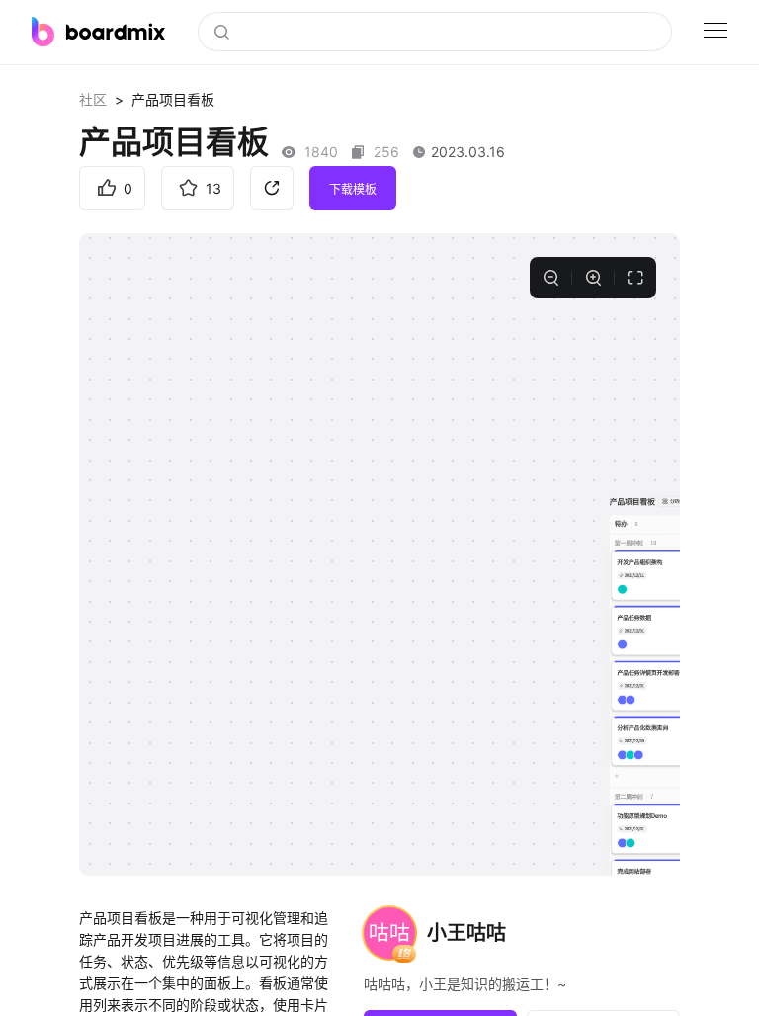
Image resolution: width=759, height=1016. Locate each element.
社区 (93, 99)
